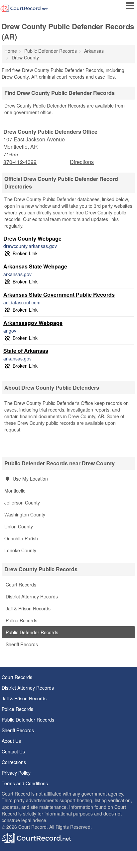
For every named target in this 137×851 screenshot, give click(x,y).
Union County (18, 526)
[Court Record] (24, 7)
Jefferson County (22, 502)
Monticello (15, 490)
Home (10, 50)
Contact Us (13, 751)
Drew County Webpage (32, 238)
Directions (82, 162)
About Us (11, 740)
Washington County (24, 514)
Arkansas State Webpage (35, 266)
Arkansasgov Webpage (33, 323)
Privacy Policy (16, 772)
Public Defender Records (31, 632)
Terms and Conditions (25, 783)
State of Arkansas (25, 350)
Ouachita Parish (21, 538)
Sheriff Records (21, 644)
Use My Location (29, 478)
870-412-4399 (20, 162)
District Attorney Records (31, 596)
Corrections (14, 762)
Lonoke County (20, 550)
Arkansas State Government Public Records (59, 294)
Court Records (20, 584)
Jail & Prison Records (27, 608)
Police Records (20, 620)
